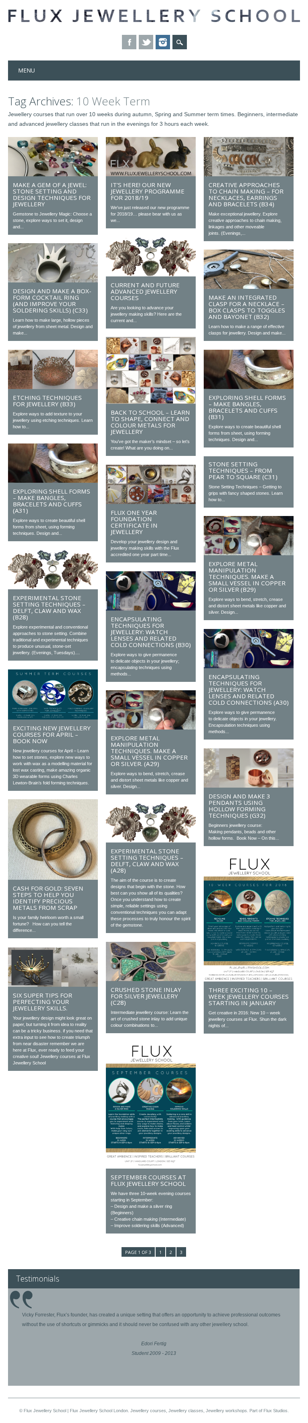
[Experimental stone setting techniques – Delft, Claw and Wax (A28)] (151, 840)
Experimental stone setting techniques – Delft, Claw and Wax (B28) (49, 607)
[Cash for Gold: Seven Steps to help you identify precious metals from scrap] (53, 878)
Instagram (163, 42)
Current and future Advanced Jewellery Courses (145, 291)
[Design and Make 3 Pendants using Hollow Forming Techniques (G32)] (249, 785)
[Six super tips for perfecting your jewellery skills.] (53, 985)
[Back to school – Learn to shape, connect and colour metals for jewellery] (151, 402)
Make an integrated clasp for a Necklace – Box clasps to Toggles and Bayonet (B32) (247, 306)
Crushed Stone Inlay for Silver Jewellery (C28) (146, 996)
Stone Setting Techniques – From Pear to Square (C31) (243, 470)
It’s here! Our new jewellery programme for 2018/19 (147, 191)
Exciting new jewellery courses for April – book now (52, 734)
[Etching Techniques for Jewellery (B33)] (53, 387)
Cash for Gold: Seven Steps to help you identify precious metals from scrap (48, 897)
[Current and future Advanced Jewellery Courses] (151, 274)
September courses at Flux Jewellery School (148, 1180)
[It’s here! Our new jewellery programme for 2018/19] (151, 174)
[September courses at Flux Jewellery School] (151, 1166)
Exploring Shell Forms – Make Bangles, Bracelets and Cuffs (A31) (51, 500)
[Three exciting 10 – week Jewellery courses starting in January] (249, 979)
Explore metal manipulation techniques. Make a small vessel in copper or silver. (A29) (149, 751)
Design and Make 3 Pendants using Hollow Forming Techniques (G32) (239, 805)
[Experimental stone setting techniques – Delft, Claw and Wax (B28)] (53, 587)
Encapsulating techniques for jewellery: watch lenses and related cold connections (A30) (249, 689)
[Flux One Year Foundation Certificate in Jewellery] (151, 502)
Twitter (146, 42)
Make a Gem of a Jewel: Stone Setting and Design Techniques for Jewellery (52, 194)
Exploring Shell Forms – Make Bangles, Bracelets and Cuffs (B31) (247, 407)
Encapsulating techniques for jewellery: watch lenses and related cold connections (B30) (151, 632)
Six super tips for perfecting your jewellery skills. (42, 1001)
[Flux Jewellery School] (154, 20)
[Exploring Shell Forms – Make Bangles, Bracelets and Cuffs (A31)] (53, 481)
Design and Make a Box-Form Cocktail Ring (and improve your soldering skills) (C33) (52, 300)
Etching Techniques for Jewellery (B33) (47, 400)
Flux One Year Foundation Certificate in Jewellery (134, 522)
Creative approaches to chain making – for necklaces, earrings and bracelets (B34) (246, 194)
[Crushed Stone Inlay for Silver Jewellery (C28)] (151, 979)
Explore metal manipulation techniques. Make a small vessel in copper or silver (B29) (247, 576)
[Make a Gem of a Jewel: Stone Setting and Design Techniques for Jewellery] (53, 174)
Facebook (129, 42)
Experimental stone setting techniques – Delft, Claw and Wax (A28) (147, 860)
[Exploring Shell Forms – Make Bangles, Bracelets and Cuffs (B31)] (249, 387)
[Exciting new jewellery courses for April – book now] (53, 717)
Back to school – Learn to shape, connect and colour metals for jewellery (150, 421)
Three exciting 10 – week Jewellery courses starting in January (249, 996)
